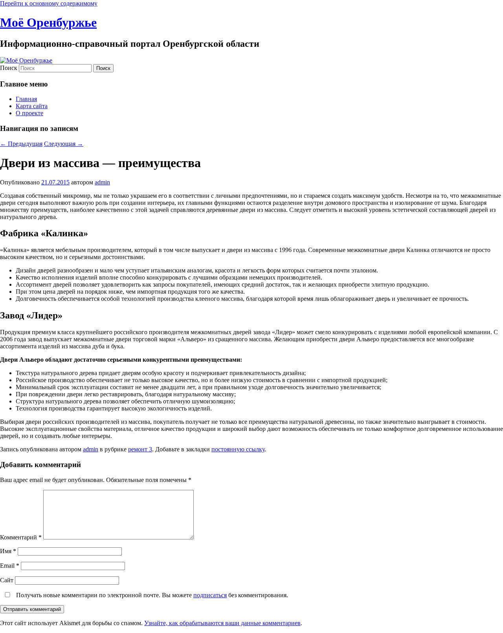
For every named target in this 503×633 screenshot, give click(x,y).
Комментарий (21, 537)
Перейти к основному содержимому (48, 3)
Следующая (63, 143)
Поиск (8, 67)
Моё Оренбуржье (48, 22)
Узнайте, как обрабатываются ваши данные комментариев (222, 623)
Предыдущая (21, 143)
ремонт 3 (140, 449)
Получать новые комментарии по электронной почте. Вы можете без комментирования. (151, 595)
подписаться (210, 595)
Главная (26, 99)
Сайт (6, 580)
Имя (8, 551)
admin (102, 182)
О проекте (29, 113)
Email (9, 565)
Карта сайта (32, 106)
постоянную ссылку (237, 449)
